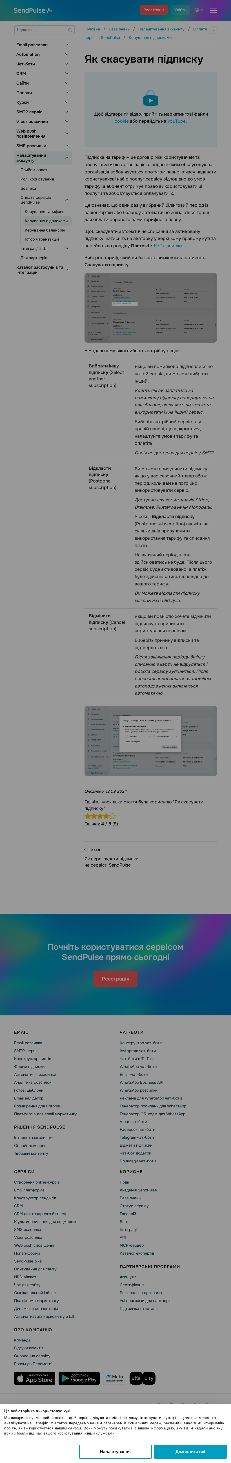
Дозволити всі (190, 1451)
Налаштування (115, 1451)
